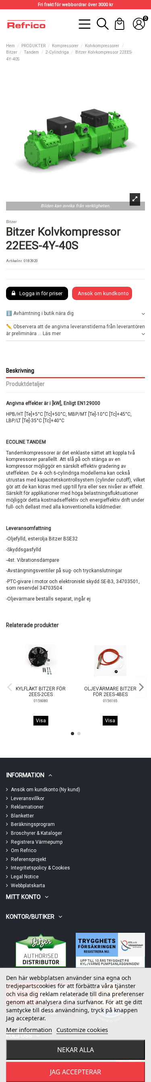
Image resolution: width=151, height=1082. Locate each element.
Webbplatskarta (28, 885)
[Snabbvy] (45, 681)
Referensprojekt (28, 859)
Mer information (29, 1030)
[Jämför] (35, 681)
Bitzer (11, 221)
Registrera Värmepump (36, 842)
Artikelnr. (14, 261)
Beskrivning (20, 370)
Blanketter (22, 816)
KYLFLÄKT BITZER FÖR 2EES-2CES (41, 691)
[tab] (75, 314)
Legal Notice (25, 877)
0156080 (41, 700)
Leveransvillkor (27, 798)
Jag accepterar (75, 1071)
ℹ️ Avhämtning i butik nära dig (40, 313)
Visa (41, 720)
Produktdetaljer (25, 384)
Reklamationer (27, 807)
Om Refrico (23, 850)
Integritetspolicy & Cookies (40, 868)
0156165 (110, 700)
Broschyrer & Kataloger (36, 833)
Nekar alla (75, 1049)
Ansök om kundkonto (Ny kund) (45, 789)
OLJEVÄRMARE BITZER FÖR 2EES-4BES (110, 691)
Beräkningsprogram (33, 824)
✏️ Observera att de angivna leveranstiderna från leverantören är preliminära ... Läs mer (75, 330)
